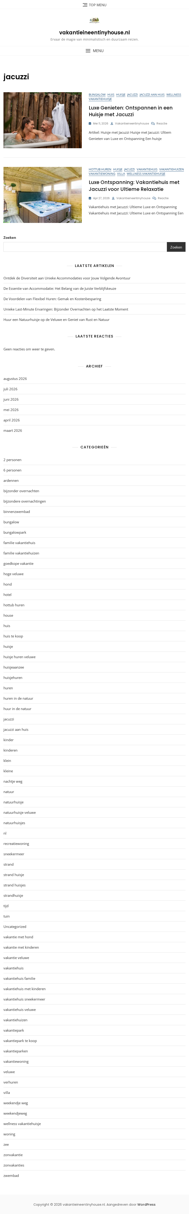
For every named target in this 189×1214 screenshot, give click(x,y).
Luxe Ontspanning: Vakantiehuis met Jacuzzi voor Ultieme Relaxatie (134, 185)
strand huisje (13, 874)
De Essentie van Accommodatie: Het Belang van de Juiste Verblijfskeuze (59, 288)
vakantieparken (15, 1051)
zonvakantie (13, 1154)
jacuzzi (132, 94)
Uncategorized (14, 926)
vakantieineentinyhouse (132, 123)
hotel (7, 594)
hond (7, 584)
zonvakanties (13, 1165)
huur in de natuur (17, 708)
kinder (8, 739)
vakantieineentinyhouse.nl (94, 32)
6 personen (12, 470)
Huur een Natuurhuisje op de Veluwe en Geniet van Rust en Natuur (56, 319)
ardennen (11, 480)
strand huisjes (14, 885)
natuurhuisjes (14, 822)
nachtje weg (12, 781)
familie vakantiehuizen (21, 553)
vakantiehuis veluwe (19, 1009)
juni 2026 (11, 399)
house (8, 615)
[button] (94, 51)
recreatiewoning (16, 843)
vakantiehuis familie (19, 978)
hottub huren (100, 169)
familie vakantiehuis (19, 542)
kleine (8, 771)
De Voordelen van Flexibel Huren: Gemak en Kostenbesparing (52, 298)
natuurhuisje (13, 802)
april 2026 (11, 420)
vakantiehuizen (171, 169)
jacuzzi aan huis (152, 94)
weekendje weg (15, 1103)
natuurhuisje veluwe (19, 812)
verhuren (10, 1082)
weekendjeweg (15, 1113)
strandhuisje (13, 895)
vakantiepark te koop (20, 1040)
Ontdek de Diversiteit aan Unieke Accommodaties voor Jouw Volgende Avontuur (66, 278)
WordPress (146, 1204)
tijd (6, 905)
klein (7, 760)
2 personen (12, 459)
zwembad (11, 1175)
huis (110, 94)
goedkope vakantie (18, 563)
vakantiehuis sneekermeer (24, 999)
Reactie (162, 123)
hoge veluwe (13, 573)
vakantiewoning (102, 174)
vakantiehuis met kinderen (24, 988)
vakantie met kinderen (21, 947)
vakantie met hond (18, 937)
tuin (6, 916)
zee (6, 1144)
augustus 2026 (15, 378)
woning (9, 1134)
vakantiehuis (147, 169)
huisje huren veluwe (19, 656)
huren (8, 688)
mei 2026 (11, 409)
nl (4, 833)
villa (121, 174)
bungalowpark (14, 532)
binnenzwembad (16, 511)
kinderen (10, 750)
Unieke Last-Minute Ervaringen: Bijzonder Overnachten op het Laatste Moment (65, 309)
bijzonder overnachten (21, 491)
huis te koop (13, 636)
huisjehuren (12, 677)
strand (8, 864)
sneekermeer (13, 854)
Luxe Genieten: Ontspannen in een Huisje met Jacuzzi (131, 111)
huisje (120, 94)
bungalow (97, 94)
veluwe (9, 1071)
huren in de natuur (18, 698)
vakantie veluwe (16, 957)
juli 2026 (10, 389)
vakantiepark (13, 1030)
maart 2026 (12, 430)
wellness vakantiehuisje (146, 174)
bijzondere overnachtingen (24, 501)
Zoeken (9, 237)
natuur (8, 791)
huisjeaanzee (13, 667)
